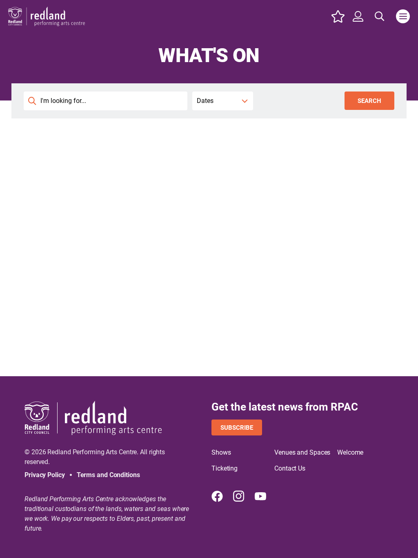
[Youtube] (260, 496)
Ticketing (224, 468)
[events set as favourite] (338, 16)
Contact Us (289, 468)
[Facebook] (217, 496)
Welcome (350, 452)
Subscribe (236, 427)
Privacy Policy (44, 475)
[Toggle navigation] (403, 16)
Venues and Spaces (302, 452)
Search (369, 101)
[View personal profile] (358, 16)
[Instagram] (239, 496)
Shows (221, 452)
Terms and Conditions (108, 475)
